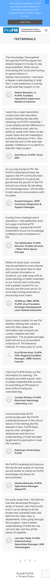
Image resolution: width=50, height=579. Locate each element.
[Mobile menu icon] (46, 30)
